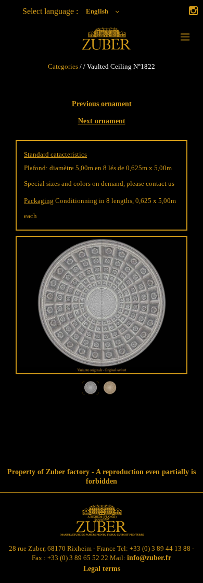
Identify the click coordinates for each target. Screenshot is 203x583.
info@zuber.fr (149, 558)
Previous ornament (102, 104)
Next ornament (101, 121)
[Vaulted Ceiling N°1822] (101, 372)
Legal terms (101, 569)
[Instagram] (193, 12)
